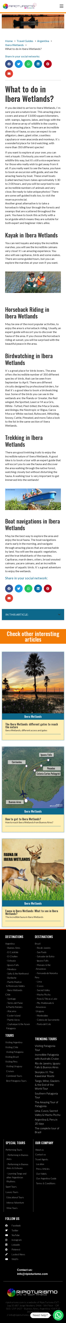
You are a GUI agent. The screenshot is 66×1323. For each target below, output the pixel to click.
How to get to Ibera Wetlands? (23, 819)
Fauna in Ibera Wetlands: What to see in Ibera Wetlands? (31, 912)
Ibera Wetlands (33, 716)
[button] (9, 64)
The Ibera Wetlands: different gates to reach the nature (31, 725)
